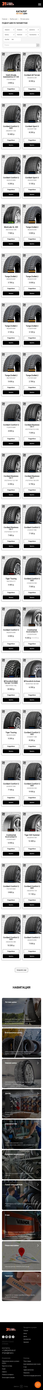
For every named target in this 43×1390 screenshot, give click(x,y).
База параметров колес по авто (32, 1364)
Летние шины (24, 19)
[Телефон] (3, 1337)
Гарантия (9, 1276)
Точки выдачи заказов (8, 1377)
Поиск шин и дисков (13, 1185)
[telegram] (13, 1337)
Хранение (26, 1342)
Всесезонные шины (13, 1032)
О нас (7, 1215)
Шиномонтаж (11, 1124)
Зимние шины (11, 1063)
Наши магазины (12, 1245)
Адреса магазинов (29, 1370)
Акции (4, 1369)
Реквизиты (27, 1373)
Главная (4, 19)
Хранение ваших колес (14, 1154)
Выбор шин (13, 19)
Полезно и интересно (8, 1374)
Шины (25, 1333)
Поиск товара (27, 1361)
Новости (4, 1372)
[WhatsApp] (6, 1337)
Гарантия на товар (7, 1366)
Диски (7, 1093)
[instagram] (10, 1337)
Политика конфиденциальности (32, 1375)
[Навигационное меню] (39, 4)
